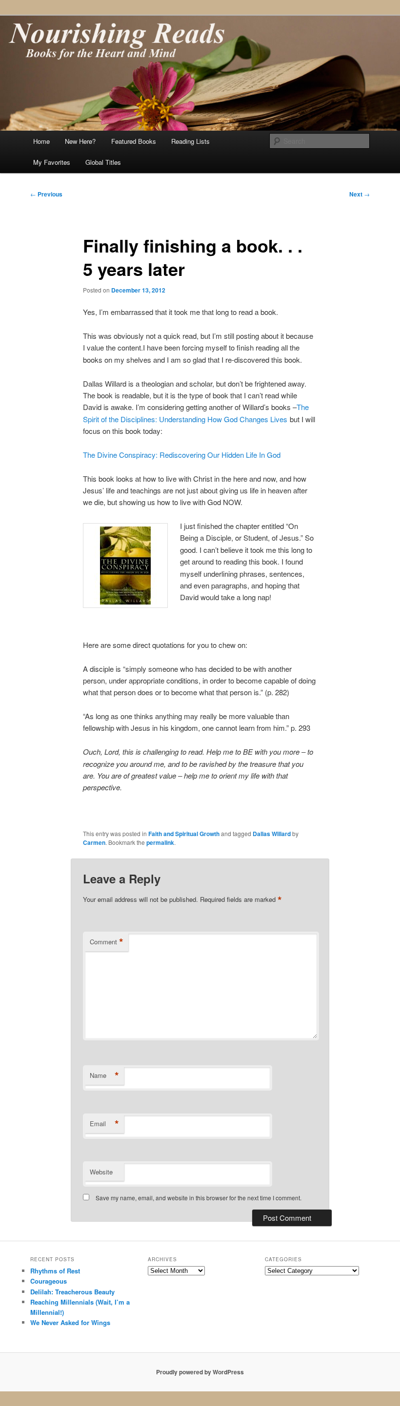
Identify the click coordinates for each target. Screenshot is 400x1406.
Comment (106, 942)
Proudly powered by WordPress (200, 1371)
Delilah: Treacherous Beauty (72, 1291)
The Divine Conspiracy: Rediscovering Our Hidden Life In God (181, 454)
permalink (160, 842)
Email (104, 1124)
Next (359, 194)
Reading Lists (190, 141)
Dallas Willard (272, 833)
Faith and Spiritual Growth (184, 833)
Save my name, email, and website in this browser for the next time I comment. (198, 1197)
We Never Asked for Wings (70, 1322)
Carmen (94, 842)
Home (41, 141)
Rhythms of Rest (55, 1270)
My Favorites (51, 162)
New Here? (80, 141)
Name (104, 1075)
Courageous (48, 1281)
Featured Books (133, 141)
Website (101, 1171)
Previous (46, 194)
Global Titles (103, 162)
